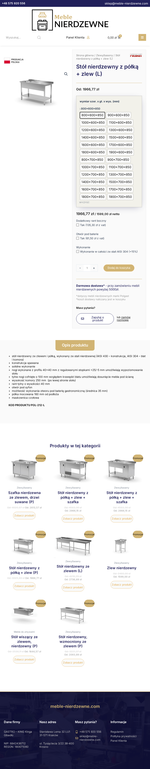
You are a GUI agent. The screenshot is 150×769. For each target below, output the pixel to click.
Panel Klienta (75, 37)
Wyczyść (84, 202)
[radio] (92, 115)
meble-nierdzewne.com (75, 706)
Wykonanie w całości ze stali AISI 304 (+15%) (109, 251)
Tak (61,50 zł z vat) (92, 238)
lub (123, 319)
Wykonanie (83, 247)
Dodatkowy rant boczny (91, 220)
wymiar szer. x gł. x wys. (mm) (99, 101)
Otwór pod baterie (87, 234)
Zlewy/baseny (104, 55)
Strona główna (85, 55)
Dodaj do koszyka (119, 267)
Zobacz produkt (24, 515)
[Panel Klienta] (88, 37)
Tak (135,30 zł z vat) (93, 225)
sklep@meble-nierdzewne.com (126, 3)
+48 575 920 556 (13, 3)
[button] (142, 37)
